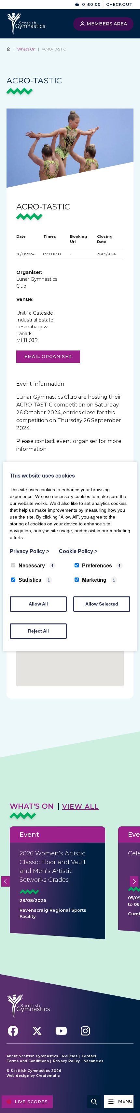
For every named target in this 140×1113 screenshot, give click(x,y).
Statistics (30, 580)
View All (80, 806)
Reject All (38, 631)
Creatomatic (48, 1076)
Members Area (106, 24)
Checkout (119, 4)
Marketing (94, 580)
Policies (69, 1056)
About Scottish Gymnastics (32, 1056)
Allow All (38, 603)
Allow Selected (101, 603)
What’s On (26, 49)
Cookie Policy (78, 551)
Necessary (32, 565)
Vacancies (94, 1061)
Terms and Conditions (28, 1061)
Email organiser (48, 356)
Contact (89, 1056)
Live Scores (31, 1101)
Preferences (97, 565)
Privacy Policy (66, 1061)
